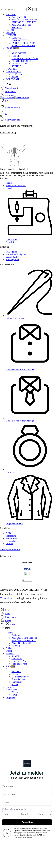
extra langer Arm (23, 45)
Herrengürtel (21, 63)
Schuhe (16, 66)
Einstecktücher (22, 61)
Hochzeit (12, 69)
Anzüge (11, 14)
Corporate (13, 79)
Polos (12, 48)
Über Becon (13, 71)
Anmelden (27, 822)
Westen (10, 32)
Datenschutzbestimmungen (23, 837)
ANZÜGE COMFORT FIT (24, 19)
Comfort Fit (19, 40)
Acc (8, 50)
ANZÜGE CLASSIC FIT (24, 22)
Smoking (17, 27)
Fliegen (16, 56)
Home (3, 139)
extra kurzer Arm (23, 43)
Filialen (17, 74)
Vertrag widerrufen (10, 549)
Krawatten (19, 53)
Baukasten (19, 17)
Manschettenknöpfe (25, 58)
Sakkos (10, 30)
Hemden (11, 35)
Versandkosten (7, 598)
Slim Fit (16, 38)
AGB (41, 835)
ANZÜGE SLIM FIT (21, 25)
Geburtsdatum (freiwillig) (14, 809)
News (15, 76)
